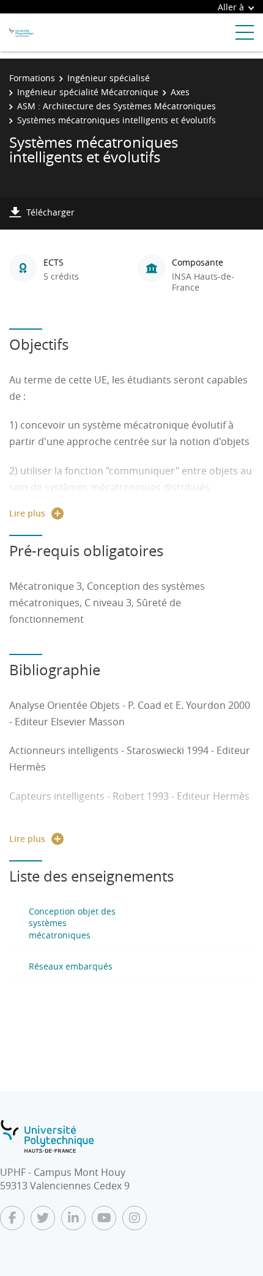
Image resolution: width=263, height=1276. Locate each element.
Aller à (231, 7)
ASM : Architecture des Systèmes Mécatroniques (116, 106)
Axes (180, 92)
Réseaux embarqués (71, 966)
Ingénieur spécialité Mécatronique (87, 92)
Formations (32, 78)
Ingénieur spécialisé (108, 78)
